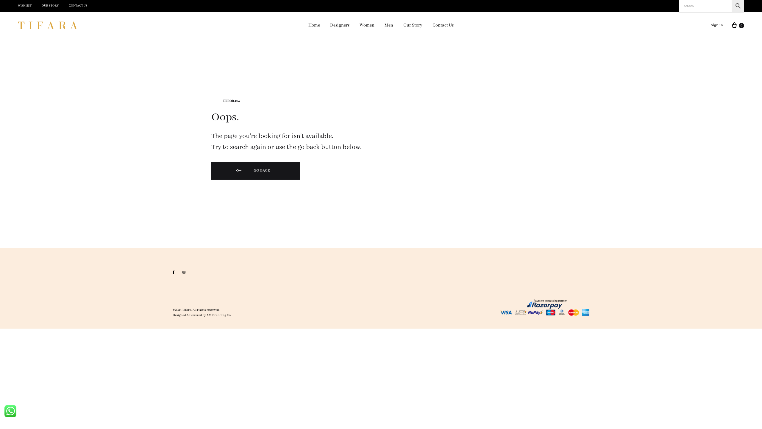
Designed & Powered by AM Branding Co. (202, 315)
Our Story (50, 6)
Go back (261, 170)
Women (367, 25)
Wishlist (25, 6)
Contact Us (78, 6)
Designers (339, 25)
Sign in (717, 25)
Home (314, 25)
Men (389, 25)
